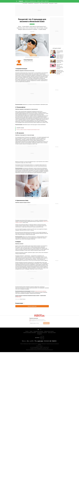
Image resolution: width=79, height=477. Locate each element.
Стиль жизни (25, 3)
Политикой (32, 320)
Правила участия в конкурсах (49, 331)
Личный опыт (36, 3)
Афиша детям (51, 3)
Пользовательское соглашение (38, 331)
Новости (27, 1)
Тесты (41, 3)
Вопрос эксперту (45, 3)
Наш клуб (46, 1)
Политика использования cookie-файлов (29, 332)
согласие (33, 319)
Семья (38, 1)
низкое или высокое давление (40, 291)
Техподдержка (39, 333)
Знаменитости (30, 3)
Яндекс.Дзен (18, 296)
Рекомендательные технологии (42, 332)
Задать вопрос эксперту (52, 332)
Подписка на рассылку (33, 318)
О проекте (27, 331)
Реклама (31, 331)
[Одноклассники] (40, 329)
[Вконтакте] (38, 329)
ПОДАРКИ (55, 3)
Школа (42, 1)
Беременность (32, 1)
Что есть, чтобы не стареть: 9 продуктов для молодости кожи (27, 129)
